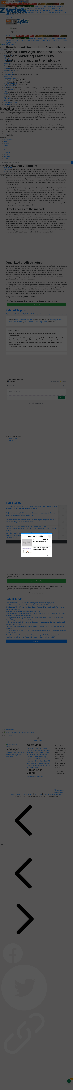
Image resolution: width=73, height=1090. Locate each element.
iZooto (49, 555)
